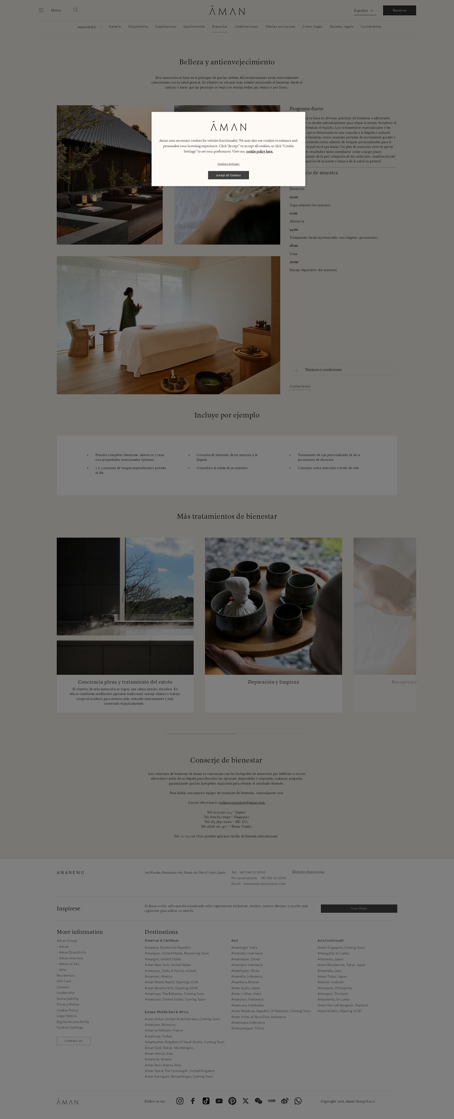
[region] (228, 149)
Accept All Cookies (228, 175)
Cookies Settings (229, 164)
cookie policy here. (259, 151)
